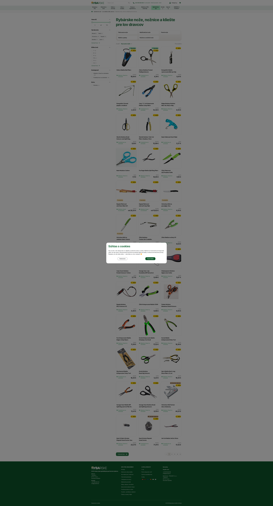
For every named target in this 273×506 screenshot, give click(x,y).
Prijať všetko (150, 258)
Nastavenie (122, 258)
